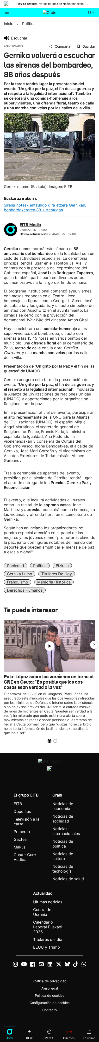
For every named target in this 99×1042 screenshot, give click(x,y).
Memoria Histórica (54, 582)
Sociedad (15, 565)
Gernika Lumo (19, 573)
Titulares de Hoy (56, 573)
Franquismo (17, 582)
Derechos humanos (25, 590)
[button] (94, 645)
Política (40, 565)
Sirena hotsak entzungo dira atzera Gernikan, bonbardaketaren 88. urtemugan (45, 207)
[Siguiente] (88, 4)
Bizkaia (62, 565)
